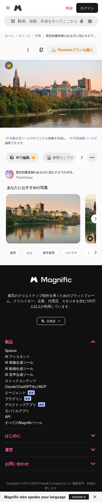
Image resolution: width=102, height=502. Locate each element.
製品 (9, 341)
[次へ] (81, 157)
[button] (51, 321)
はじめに (13, 435)
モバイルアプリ (17, 410)
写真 (38, 35)
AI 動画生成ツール (19, 368)
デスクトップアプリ (24, 404)
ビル (29, 252)
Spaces (11, 350)
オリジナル (34, 66)
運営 (9, 449)
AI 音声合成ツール (19, 374)
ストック (24, 35)
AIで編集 (20, 158)
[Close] (95, 497)
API (7, 416)
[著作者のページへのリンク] (9, 175)
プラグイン (17, 398)
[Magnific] (51, 280)
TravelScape (24, 177)
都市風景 (49, 252)
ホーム (9, 35)
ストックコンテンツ (20, 380)
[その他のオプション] (28, 50)
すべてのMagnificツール (23, 422)
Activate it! (79, 497)
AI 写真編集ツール (82, 138)
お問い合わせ (17, 463)
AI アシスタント (17, 356)
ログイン (87, 7)
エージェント (19, 392)
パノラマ (71, 252)
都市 (13, 252)
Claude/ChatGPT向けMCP (25, 386)
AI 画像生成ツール (18, 138)
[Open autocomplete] (11, 21)
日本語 (51, 321)
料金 (69, 7)
